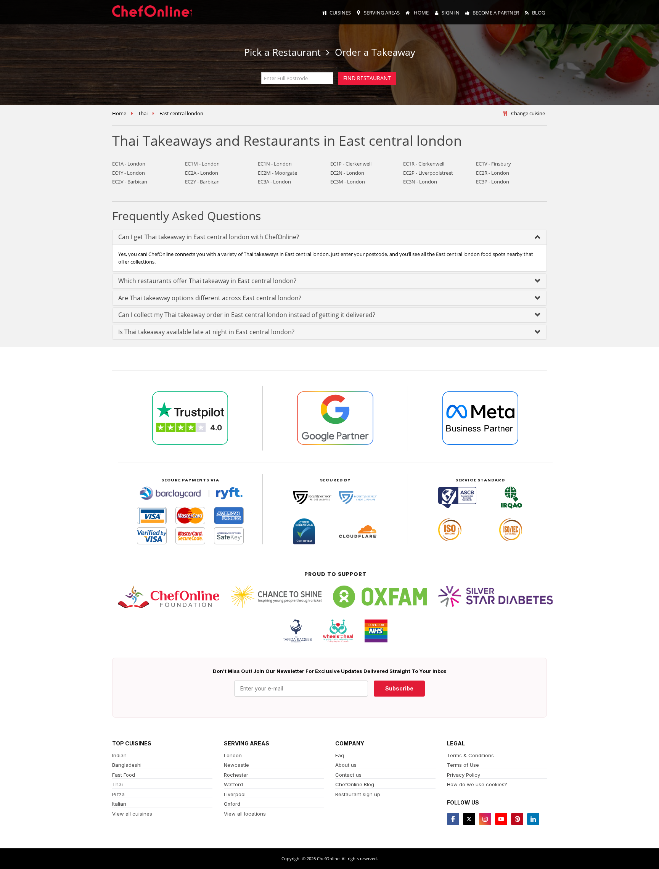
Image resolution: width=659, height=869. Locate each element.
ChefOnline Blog (354, 784)
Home (421, 12)
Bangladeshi (126, 765)
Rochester (236, 775)
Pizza (118, 794)
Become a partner (496, 12)
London (233, 755)
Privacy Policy (463, 775)
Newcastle (236, 765)
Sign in (451, 12)
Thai (143, 113)
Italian (119, 804)
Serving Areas (382, 12)
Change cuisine (528, 113)
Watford (233, 784)
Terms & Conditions (470, 755)
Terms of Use (463, 765)
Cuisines (340, 12)
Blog (538, 12)
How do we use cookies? (477, 784)
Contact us (348, 775)
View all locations (245, 814)
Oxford (232, 804)
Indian (119, 755)
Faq (339, 755)
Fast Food (123, 775)
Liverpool (235, 794)
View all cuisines (132, 814)
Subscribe (399, 688)
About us (346, 765)
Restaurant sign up (357, 794)
